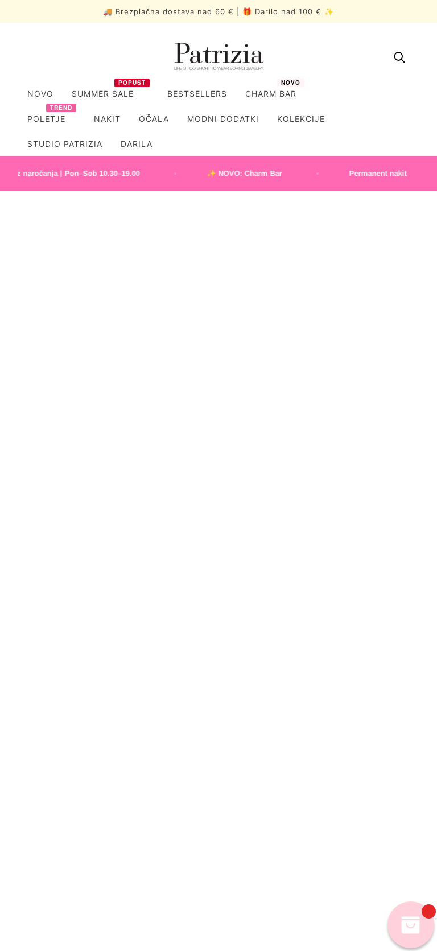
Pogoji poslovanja (263, 522)
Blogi (20, 828)
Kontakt (25, 845)
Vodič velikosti (256, 578)
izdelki (340, 351)
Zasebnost (249, 541)
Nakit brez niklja (259, 634)
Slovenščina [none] (40, 897)
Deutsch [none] (141, 897)
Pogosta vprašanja (264, 597)
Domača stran (197, 351)
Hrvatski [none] (190, 897)
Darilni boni (250, 615)
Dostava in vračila (262, 560)
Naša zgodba (35, 778)
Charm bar (30, 811)
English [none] (94, 897)
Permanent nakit (41, 794)
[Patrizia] (218, 56)
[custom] (21, 710)
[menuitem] (40, 93)
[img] (399, 57)
